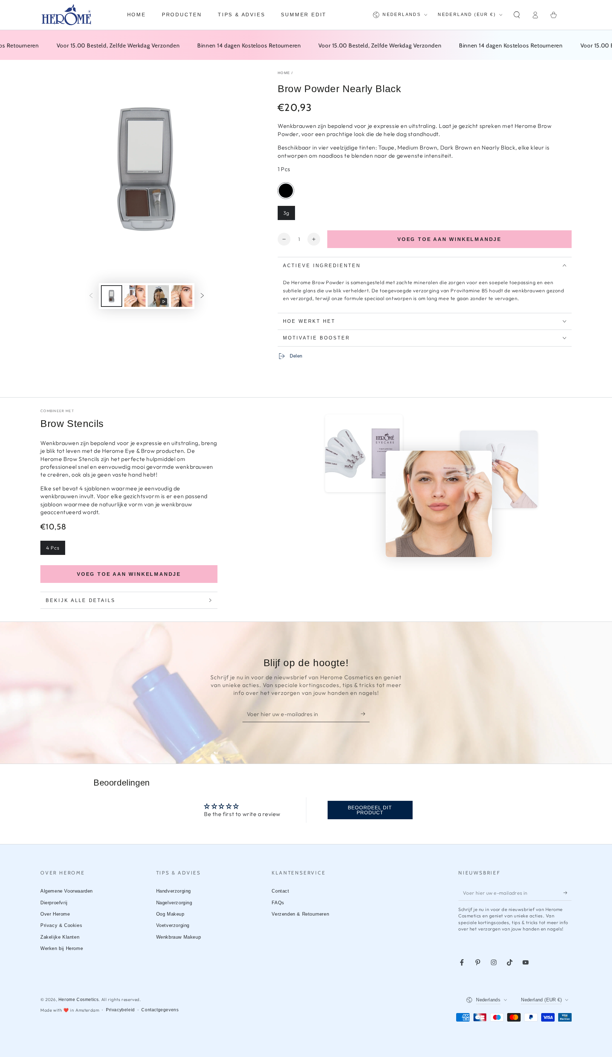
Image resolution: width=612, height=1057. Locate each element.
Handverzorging (173, 891)
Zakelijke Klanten (59, 937)
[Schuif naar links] (91, 296)
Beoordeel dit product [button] (370, 810)
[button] (517, 15)
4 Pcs (53, 548)
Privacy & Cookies (61, 925)
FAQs (278, 902)
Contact (280, 891)
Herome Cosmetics (78, 999)
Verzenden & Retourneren (300, 914)
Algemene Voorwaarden (66, 891)
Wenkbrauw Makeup (178, 937)
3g (286, 213)
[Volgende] (202, 296)
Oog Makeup (170, 914)
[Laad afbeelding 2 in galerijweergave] (135, 296)
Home (284, 73)
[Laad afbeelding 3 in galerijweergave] (181, 296)
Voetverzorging (172, 925)
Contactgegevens (159, 1009)
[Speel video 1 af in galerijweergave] (158, 296)
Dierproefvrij (54, 902)
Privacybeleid (120, 1009)
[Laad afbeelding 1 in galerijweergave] (111, 296)
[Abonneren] (365, 714)
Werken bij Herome (61, 948)
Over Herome (55, 914)
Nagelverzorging (174, 902)
